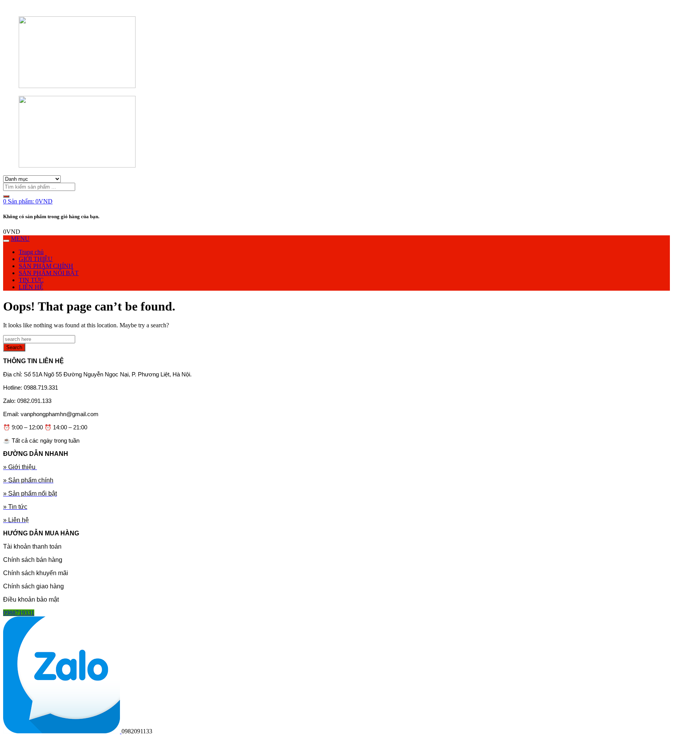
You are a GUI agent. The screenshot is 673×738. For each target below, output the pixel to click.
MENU (20, 238)
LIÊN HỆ (31, 287)
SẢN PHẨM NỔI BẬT (49, 273)
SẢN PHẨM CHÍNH (46, 266)
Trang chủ (31, 252)
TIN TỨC (31, 280)
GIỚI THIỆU (36, 259)
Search (14, 347)
